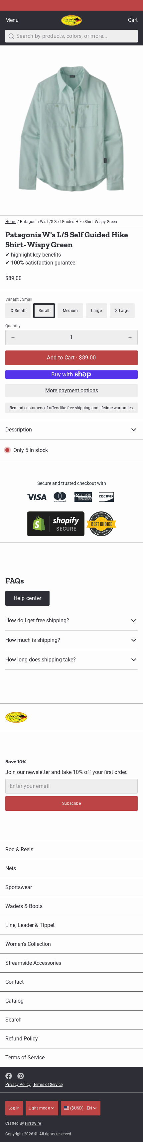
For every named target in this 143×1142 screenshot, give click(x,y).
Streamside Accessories (33, 963)
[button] (71, 357)
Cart (133, 20)
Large (96, 310)
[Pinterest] (20, 1076)
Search (13, 1020)
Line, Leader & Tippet (30, 925)
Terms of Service (25, 1057)
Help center (27, 598)
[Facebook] (8, 1076)
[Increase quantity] (130, 337)
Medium (70, 310)
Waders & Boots (24, 906)
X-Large (122, 310)
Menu (12, 20)
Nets (10, 868)
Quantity (13, 326)
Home (10, 221)
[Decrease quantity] (13, 337)
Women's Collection (28, 944)
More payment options (71, 390)
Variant (18, 299)
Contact (14, 982)
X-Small (18, 310)
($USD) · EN (80, 1108)
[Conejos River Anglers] (71, 20)
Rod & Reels (19, 849)
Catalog (14, 1001)
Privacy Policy (18, 1084)
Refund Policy (21, 1038)
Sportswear (18, 887)
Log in (14, 1108)
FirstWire (33, 1123)
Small (44, 310)
